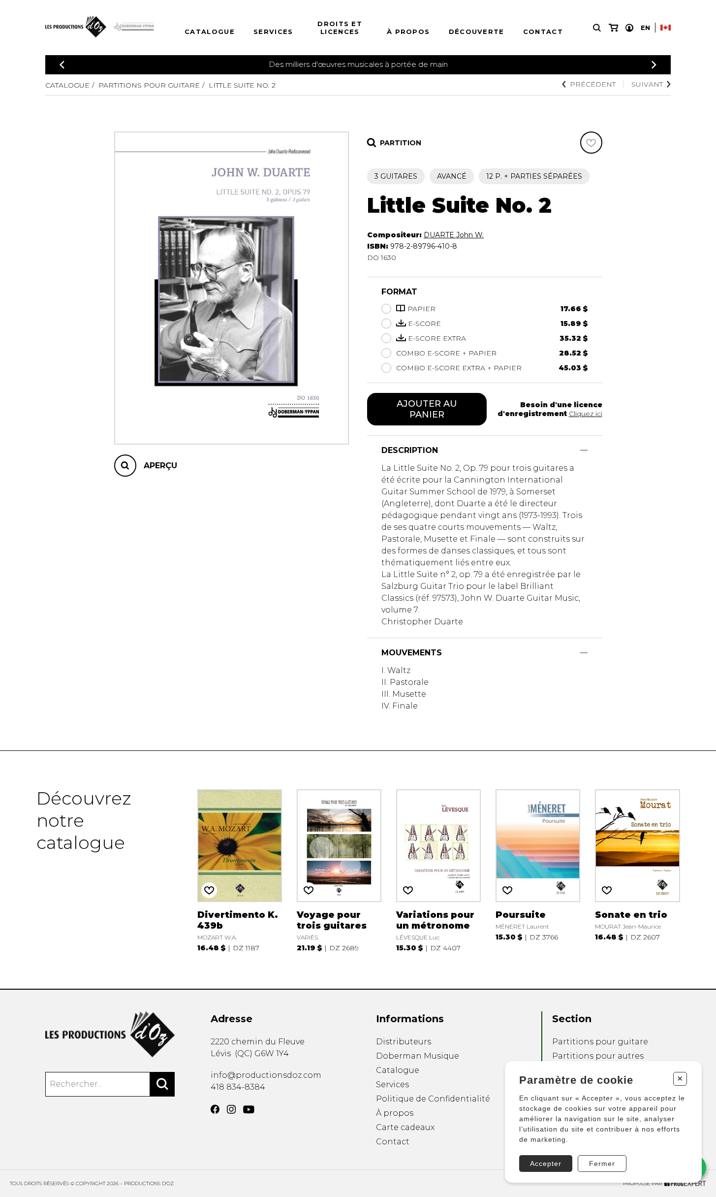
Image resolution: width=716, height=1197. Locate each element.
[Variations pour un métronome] (438, 869)
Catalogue (210, 31)
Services (273, 31)
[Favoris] (591, 142)
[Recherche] (597, 27)
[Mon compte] (629, 27)
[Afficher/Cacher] (584, 450)
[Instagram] (231, 1109)
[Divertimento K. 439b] (239, 869)
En (645, 28)
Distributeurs (403, 1041)
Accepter (545, 1163)
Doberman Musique (417, 1056)
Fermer (602, 1163)
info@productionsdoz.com (266, 1075)
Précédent (593, 84)
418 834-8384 (238, 1087)
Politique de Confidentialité (433, 1098)
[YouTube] (248, 1109)
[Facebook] (215, 1109)
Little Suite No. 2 (242, 85)
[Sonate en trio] (637, 869)
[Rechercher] (162, 1084)
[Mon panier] (613, 27)
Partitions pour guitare (149, 85)
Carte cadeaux (405, 1127)
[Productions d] (110, 1034)
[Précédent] (62, 64)
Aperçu (160, 465)
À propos (408, 31)
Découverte (476, 31)
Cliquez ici (585, 413)
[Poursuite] (538, 869)
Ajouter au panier (427, 409)
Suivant (647, 84)
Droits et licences (339, 27)
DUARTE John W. (454, 234)
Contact (543, 31)
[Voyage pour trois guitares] (339, 869)
